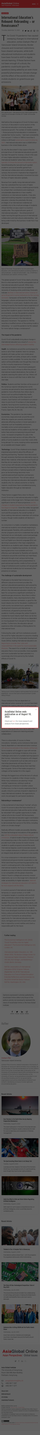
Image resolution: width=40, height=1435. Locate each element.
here (14, 721)
